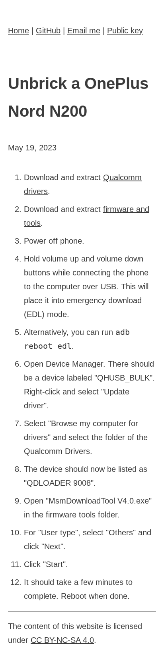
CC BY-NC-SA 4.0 (62, 640)
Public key (125, 30)
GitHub (48, 30)
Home (18, 30)
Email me (83, 30)
